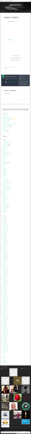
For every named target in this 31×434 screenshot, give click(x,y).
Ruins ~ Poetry (5, 122)
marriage (4, 168)
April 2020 (4, 287)
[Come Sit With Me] (26, 372)
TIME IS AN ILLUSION (6, 207)
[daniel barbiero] (26, 381)
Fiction (4, 158)
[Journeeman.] (18, 381)
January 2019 (4, 296)
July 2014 (4, 322)
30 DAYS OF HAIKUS (5, 142)
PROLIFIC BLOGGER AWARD (6, 186)
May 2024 (4, 248)
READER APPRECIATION (6, 190)
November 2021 (5, 282)
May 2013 (4, 339)
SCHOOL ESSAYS (5, 197)
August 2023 (4, 260)
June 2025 (4, 235)
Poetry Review (5, 185)
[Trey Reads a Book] (13, 372)
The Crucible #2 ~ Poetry (6, 129)
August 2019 (4, 291)
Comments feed (5, 361)
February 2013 (5, 343)
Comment (24, 99)
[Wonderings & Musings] (5, 398)
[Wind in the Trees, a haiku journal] (26, 421)
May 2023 (4, 264)
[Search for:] (15, 109)
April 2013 (4, 340)
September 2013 (5, 334)
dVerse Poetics (5, 154)
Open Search (28, 11)
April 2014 (4, 326)
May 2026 (4, 221)
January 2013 (4, 344)
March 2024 (4, 251)
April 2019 (4, 292)
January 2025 (4, 242)
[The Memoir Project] (26, 389)
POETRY (4, 177)
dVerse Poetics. (6, 181)
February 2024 (5, 252)
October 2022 (4, 273)
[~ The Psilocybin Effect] (18, 398)
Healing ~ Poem (5, 116)
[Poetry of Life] (5, 415)
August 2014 (4, 321)
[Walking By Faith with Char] (5, 423)
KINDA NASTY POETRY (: (6, 163)
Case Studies (4, 150)
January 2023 (4, 269)
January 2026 (4, 226)
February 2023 (5, 268)
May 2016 (4, 309)
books (4, 149)
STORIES (4, 202)
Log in (4, 358)
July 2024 (4, 246)
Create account (5, 357)
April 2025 (4, 238)
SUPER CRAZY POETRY (6, 203)
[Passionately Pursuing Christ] (18, 415)
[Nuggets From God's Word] (13, 406)
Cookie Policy (15, 432)
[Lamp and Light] (26, 415)
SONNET (4, 199)
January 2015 (4, 316)
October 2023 (4, 257)
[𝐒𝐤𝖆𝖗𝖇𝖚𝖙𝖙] (26, 406)
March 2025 (4, 239)
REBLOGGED (4, 193)
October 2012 (4, 348)
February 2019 (5, 295)
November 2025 (5, 229)
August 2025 (4, 233)
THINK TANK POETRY (6, 206)
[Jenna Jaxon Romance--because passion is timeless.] (13, 389)
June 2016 (4, 308)
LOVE (3, 167)
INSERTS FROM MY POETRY (7, 162)
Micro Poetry (5, 172)
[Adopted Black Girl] (5, 406)
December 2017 (5, 299)
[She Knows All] (5, 372)
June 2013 (4, 338)
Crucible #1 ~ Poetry (5, 130)
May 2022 (4, 278)
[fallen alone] (26, 398)
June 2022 (4, 277)
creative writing (6, 180)
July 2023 (4, 261)
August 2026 (4, 217)
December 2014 (5, 317)
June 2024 (4, 247)
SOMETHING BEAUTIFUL (6, 198)
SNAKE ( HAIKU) (11, 17)
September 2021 (5, 283)
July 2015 (4, 312)
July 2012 (4, 352)
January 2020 (4, 290)
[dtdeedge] (5, 389)
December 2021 (5, 281)
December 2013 (5, 330)
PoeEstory (4, 175)
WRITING (4, 212)
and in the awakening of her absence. (8, 125)
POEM (4, 176)
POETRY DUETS (5, 184)
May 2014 (4, 325)
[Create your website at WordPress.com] (15, 1)
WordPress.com (5, 362)
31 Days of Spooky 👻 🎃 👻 (7, 145)
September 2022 (5, 274)
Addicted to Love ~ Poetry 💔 (7, 126)
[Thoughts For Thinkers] (5, 381)
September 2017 (5, 303)
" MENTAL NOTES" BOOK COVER (7, 141)
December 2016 (5, 305)
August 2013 (4, 335)
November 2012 (5, 347)
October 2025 (4, 230)
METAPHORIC (5, 171)
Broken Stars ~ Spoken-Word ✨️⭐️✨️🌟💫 (9, 118)
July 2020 (4, 286)
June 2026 (4, 220)
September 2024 (5, 243)
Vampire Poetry (5, 211)
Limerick (4, 164)
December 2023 (5, 255)
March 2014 (4, 327)
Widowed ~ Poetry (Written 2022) (7, 117)
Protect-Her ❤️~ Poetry (6, 131)
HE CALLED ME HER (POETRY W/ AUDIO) (23, 84)
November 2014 (5, 318)
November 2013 (5, 331)
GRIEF (4, 159)
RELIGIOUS (4, 194)
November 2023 (5, 256)
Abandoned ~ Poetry (5, 121)
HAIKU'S (22, 77)
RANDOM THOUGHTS (6, 189)
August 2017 (4, 304)
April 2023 (4, 265)
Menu (4, 11)
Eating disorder (5, 155)
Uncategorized (5, 210)
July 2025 (4, 234)
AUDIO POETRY (5, 146)
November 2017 (5, 300)
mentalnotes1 (15, 5)
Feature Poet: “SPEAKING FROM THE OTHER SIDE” (24, 82)
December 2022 (5, 270)
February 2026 (5, 225)
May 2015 (4, 313)
